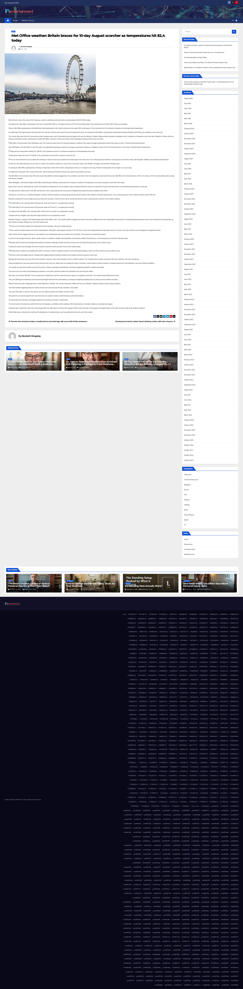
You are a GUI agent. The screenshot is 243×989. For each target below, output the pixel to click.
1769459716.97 (194, 749)
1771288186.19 (213, 775)
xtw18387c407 (234, 937)
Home (15, 20)
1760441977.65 (193, 623)
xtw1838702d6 (234, 806)
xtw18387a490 (234, 915)
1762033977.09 (194, 645)
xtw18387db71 (128, 959)
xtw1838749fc (224, 854)
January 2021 (188, 425)
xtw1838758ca (166, 867)
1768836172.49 (183, 740)
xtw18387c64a (156, 941)
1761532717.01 (234, 636)
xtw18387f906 (177, 980)
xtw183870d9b (196, 815)
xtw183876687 (156, 876)
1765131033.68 (183, 688)
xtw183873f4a (225, 845)
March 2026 (188, 123)
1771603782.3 (154, 784)
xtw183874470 (205, 849)
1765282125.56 (234, 688)
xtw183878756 (195, 897)
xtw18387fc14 (178, 985)
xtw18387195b (224, 819)
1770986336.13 (213, 771)
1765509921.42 (203, 692)
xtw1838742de (176, 849)
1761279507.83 (143, 636)
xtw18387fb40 (234, 980)
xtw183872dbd (224, 832)
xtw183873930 (224, 841)
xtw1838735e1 (146, 841)
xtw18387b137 (234, 924)
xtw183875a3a (186, 867)
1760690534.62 (172, 627)
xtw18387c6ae (166, 941)
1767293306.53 (184, 719)
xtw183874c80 (157, 858)
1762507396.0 (143, 653)
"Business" (188, 474)
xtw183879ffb (176, 915)
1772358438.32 (162, 797)
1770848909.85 (153, 771)
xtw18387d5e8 (127, 954)
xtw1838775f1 (146, 889)
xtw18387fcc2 (197, 985)
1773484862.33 (203, 802)
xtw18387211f (224, 823)
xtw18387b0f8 (224, 924)
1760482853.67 (203, 623)
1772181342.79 (194, 793)
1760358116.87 (152, 623)
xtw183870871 (234, 810)
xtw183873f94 (234, 845)
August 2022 (188, 329)
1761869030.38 (133, 645)
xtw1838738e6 (215, 841)
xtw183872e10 (234, 832)
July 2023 (187, 274)
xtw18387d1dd (128, 950)
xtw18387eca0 (139, 972)
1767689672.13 (213, 723)
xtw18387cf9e (196, 945)
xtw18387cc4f (138, 945)
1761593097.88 (143, 640)
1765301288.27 (132, 692)
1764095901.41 (131, 675)
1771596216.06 (144, 784)
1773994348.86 (134, 806)
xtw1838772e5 (186, 884)
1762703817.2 (214, 653)
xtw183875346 (205, 863)
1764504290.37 (174, 679)
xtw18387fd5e (206, 985)
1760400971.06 (172, 623)
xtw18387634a (215, 871)
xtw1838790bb (205, 906)
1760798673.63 (193, 627)
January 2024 (188, 244)
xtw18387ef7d (187, 972)
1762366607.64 (203, 649)
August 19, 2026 (74, 589)
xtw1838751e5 (166, 863)
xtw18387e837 (224, 963)
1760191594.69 (203, 618)
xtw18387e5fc (176, 963)
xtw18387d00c (224, 945)
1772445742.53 (203, 797)
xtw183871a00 (234, 819)
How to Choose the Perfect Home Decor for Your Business (204, 52)
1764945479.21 (224, 684)
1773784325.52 (224, 802)
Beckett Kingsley (26, 46)
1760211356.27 (213, 618)
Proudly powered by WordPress (13, 799)
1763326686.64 (213, 662)
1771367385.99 (143, 780)
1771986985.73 (213, 788)
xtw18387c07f (146, 937)
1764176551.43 (162, 675)
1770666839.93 (174, 767)
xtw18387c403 (224, 937)
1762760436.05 (234, 653)
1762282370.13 (172, 649)
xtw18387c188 (176, 937)
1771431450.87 (173, 780)
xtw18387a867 (205, 919)
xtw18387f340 (196, 976)
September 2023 (190, 264)
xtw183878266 (234, 893)
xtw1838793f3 (147, 911)
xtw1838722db (156, 828)
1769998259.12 (172, 758)
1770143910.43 (224, 758)
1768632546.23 (213, 736)
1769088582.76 (162, 745)
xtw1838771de (156, 884)
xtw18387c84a (195, 941)
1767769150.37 (131, 727)
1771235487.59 (193, 775)
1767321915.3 (194, 719)
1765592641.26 (234, 692)
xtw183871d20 (147, 823)
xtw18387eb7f (205, 967)
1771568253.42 (133, 784)
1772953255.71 (153, 802)
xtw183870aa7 (157, 815)
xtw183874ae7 (138, 858)
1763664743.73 (213, 666)
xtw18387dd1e (167, 959)
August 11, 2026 (190, 589)
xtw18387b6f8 (127, 932)
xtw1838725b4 (205, 828)
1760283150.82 (131, 623)
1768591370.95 (203, 736)
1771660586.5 (173, 784)
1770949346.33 (194, 771)
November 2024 (189, 204)
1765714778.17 (173, 697)
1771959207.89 (203, 788)
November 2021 (189, 375)
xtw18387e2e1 (147, 963)
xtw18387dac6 (215, 954)
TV (185, 525)
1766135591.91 (213, 701)
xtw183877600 (156, 889)
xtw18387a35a (205, 915)
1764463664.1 (164, 679)
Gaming (186, 500)
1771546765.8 (234, 780)
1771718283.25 (194, 784)
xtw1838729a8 (157, 832)
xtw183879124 (224, 906)
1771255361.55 (203, 775)
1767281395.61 (174, 719)
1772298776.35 (131, 797)
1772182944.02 (204, 793)
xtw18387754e (127, 889)
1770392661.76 (183, 762)
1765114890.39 (172, 688)
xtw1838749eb (215, 854)
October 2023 (188, 259)
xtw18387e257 (137, 963)
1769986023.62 (162, 758)
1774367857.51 (165, 806)
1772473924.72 (213, 797)
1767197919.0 (143, 719)
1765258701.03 (224, 688)
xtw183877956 (215, 889)
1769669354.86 (152, 754)
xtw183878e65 (138, 906)
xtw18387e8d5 (234, 963)
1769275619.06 (234, 745)
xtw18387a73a (195, 919)
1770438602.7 (204, 762)
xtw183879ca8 (157, 915)
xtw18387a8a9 (224, 919)
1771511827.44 (214, 780)
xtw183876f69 (206, 880)
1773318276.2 (183, 802)
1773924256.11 (234, 802)
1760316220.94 (142, 623)
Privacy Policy (28, 20)
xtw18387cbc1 (129, 945)
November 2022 (189, 314)
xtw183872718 (224, 828)
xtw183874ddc (196, 858)
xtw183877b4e (147, 893)
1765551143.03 (224, 692)
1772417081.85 (183, 797)
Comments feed (189, 549)
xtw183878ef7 (157, 906)
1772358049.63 (152, 797)
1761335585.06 (163, 636)
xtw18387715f (147, 884)
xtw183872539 (195, 828)
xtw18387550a (224, 863)
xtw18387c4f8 (127, 941)
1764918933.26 (213, 684)
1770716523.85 (194, 767)
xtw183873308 (185, 836)
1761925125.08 (153, 645)
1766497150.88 (224, 706)
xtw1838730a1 (146, 836)
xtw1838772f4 (195, 884)
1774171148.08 (155, 806)
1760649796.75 (162, 627)
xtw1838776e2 (166, 889)
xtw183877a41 (224, 889)
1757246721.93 (132, 614)
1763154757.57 (153, 662)
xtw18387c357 (205, 937)
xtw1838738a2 (205, 841)
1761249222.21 (133, 636)
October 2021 (188, 380)
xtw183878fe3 (185, 906)
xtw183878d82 (234, 902)
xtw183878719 (185, 897)
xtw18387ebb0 (215, 967)
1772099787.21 (154, 793)
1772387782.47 (172, 797)
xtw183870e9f (206, 815)
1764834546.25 (183, 684)
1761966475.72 (174, 645)
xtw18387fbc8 (168, 985)
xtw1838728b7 (234, 828)
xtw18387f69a (215, 976)
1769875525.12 (234, 754)
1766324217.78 (163, 706)
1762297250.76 (183, 649)
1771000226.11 (224, 771)
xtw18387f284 (140, 976)
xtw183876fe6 (234, 880)
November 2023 (189, 254)
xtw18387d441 (186, 950)
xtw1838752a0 (185, 863)
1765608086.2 (132, 697)
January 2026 (188, 133)
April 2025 (187, 179)
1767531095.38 (163, 723)
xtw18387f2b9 (149, 976)
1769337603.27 (142, 749)
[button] (233, 20)
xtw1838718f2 (215, 819)
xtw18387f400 (206, 976)
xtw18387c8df (205, 941)
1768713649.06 (131, 740)
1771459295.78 (183, 780)
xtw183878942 (147, 902)
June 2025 (187, 169)
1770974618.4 (204, 771)
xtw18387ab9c (157, 924)
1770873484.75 (163, 771)
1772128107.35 (174, 793)
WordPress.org (189, 554)
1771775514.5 (224, 784)
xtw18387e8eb (127, 967)
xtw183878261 (224, 893)
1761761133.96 (204, 640)
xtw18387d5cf (234, 950)
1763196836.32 (163, 662)
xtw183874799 (147, 854)
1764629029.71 (224, 679)
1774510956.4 (185, 806)
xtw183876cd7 (167, 880)
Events (186, 490)
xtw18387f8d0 (158, 980)
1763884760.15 (183, 671)
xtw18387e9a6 (147, 967)
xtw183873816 (176, 841)
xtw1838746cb (127, 854)
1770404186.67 (194, 762)
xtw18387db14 (224, 954)
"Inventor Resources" (191, 479)
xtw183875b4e (205, 867)
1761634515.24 (164, 640)
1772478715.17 (224, 797)
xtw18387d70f (146, 954)
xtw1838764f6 (147, 876)
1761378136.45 (183, 636)
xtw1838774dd (224, 884)
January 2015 (188, 460)
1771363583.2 (133, 780)
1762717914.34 (224, 653)
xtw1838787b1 (224, 897)
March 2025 (188, 184)
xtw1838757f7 (157, 867)
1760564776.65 (234, 623)
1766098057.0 (203, 701)
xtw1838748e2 (196, 854)
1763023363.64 (214, 658)
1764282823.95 (203, 675)
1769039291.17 (142, 745)
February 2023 (189, 299)
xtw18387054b (166, 810)
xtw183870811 (224, 810)
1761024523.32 (163, 631)
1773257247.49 (173, 802)
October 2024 (188, 209)
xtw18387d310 (157, 950)
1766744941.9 (204, 710)
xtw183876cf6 (177, 880)
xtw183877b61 (157, 893)
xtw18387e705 (185, 963)
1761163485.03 (214, 631)
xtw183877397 (205, 884)
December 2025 (189, 138)
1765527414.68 (213, 692)
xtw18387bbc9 (195, 932)
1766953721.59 (163, 714)
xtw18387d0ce (234, 945)
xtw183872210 (127, 828)
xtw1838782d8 (136, 897)
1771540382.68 (224, 780)
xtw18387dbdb (138, 959)
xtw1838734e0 (234, 836)
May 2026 (187, 113)
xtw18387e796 (205, 963)
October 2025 (188, 149)
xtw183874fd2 (224, 858)
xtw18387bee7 (234, 932)
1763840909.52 (163, 671)
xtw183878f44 (166, 906)
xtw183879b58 (138, 915)
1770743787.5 (214, 767)
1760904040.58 (234, 627)
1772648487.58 (132, 802)
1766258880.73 (143, 706)
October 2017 (188, 450)
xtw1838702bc (224, 806)
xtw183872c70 (215, 832)
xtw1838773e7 (215, 884)
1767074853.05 (213, 714)
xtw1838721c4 (234, 823)
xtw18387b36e (195, 928)
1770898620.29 (173, 771)
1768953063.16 (224, 740)
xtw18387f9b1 (187, 980)
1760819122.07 (203, 627)
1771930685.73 (183, 788)
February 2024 (189, 239)
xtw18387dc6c (157, 959)
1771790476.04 (234, 784)
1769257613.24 (224, 745)
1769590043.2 (132, 754)
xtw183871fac (196, 823)
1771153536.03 (172, 775)
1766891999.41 (143, 714)
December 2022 (189, 309)
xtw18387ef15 (178, 972)
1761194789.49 (224, 631)
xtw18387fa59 (206, 980)
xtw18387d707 (137, 954)
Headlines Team (146, 589)
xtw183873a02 (147, 845)
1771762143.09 (214, 784)
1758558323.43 (183, 614)
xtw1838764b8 (137, 876)
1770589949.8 (143, 767)
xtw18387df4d (225, 959)
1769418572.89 (173, 749)
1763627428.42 (203, 666)
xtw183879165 (234, 906)
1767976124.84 (193, 727)
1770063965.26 (193, 758)
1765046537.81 (152, 688)
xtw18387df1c (215, 959)
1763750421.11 (133, 671)
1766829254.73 (234, 710)
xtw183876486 (234, 871)
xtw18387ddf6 (196, 959)
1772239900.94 (214, 793)
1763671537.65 (224, 666)
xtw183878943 (156, 902)
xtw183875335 (195, 863)
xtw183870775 (205, 810)
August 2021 (188, 390)
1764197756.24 (172, 675)
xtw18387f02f (206, 972)
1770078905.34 (203, 758)
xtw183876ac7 (234, 876)
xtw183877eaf (176, 893)
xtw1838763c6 (224, 871)
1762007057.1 (184, 645)
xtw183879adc (224, 911)
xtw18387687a (195, 876)
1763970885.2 (204, 671)
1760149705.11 (193, 618)
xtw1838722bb (137, 828)
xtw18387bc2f (205, 932)
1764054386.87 (234, 671)
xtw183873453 (215, 836)
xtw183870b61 (177, 815)
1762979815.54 (204, 658)
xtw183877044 (127, 884)
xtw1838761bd (195, 871)
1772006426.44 (224, 788)
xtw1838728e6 (127, 832)
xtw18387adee (195, 924)
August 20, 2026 (15, 589)
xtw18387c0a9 (156, 937)
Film (185, 495)
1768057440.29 (224, 727)
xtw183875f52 (156, 871)
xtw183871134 (147, 819)
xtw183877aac (128, 893)
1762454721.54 (234, 649)
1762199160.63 (142, 649)
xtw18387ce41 (168, 945)
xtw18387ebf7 (224, 967)
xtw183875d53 (128, 871)
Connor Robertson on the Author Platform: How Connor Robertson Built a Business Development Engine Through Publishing (32, 364)
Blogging (187, 484)
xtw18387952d (157, 911)
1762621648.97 (183, 653)
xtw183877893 (205, 889)
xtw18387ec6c (129, 972)
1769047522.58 (152, 745)
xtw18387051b (156, 810)
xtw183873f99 (128, 849)
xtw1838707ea (215, 810)
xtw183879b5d (147, 915)
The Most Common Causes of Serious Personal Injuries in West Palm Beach (29, 584)
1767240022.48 (164, 719)
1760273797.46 (234, 618)
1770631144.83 (153, 767)
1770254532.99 (142, 762)
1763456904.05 (142, 666)
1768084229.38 (234, 727)
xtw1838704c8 (146, 810)
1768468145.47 (153, 736)
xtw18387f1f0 (225, 972)
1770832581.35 (142, 771)
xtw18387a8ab (234, 919)
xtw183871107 (137, 819)
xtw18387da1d (185, 954)
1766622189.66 (153, 710)
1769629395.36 (142, 754)
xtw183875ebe (137, 871)
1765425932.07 (173, 692)
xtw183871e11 (166, 823)
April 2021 (187, 410)
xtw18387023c (215, 806)
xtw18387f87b (149, 980)
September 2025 (190, 154)
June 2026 (187, 108)
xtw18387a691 (176, 919)
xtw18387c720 (176, 941)
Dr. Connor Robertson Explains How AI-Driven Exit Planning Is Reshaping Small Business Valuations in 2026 (91, 364)
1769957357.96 (152, 758)
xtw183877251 (166, 884)
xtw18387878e (205, 897)
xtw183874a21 (234, 854)
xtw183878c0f (215, 902)
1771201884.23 (183, 775)
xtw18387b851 (147, 932)
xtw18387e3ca (156, 963)
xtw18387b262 (156, 928)
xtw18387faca (215, 980)
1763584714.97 (193, 666)
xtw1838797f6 (176, 911)
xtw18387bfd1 (137, 937)
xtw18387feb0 (225, 985)
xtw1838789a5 (176, 902)
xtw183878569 (166, 897)
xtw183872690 (215, 828)
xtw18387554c (128, 867)
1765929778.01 (133, 701)
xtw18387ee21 (168, 972)
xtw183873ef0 (215, 845)
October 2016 (188, 455)
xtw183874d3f (176, 858)
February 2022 (189, 360)
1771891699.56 (172, 788)
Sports (186, 520)
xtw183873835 (185, 841)
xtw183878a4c (186, 902)
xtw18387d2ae (147, 950)
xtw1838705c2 (176, 810)
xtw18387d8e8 (156, 954)
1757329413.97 (153, 614)
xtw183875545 (234, 863)
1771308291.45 (224, 775)
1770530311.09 (234, 762)
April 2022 (187, 349)
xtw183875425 (215, 863)
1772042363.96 (133, 793)
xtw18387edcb (159, 972)
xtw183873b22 (167, 845)
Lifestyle (187, 505)
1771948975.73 (193, 788)
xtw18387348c (224, 836)
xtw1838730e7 (156, 836)
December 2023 (189, 249)
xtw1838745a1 (234, 849)
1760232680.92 (224, 618)
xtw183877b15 (138, 893)
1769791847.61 (203, 754)
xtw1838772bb (176, 884)
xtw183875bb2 (215, 867)
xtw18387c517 (137, 941)
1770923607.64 (183, 771)
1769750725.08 (193, 754)
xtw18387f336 (187, 976)
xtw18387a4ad (137, 919)
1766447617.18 (203, 706)
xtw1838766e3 (176, 876)
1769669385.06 (162, 754)
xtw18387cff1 (215, 945)
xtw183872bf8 (205, 832)
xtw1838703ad (137, 810)
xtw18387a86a (215, 919)
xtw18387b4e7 (215, 928)
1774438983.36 (175, 806)
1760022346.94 (142, 618)
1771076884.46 (132, 775)
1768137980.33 (143, 732)
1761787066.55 (214, 640)
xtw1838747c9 (157, 854)
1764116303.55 (142, 675)
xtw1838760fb (166, 871)
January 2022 (188, 365)
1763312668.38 (203, 662)
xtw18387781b (195, 889)
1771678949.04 (183, 784)
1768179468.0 (163, 732)
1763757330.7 (143, 671)
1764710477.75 (142, 684)
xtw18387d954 (166, 954)
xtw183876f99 (225, 880)
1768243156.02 (183, 732)
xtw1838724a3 (176, 828)
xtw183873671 (156, 841)
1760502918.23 (213, 623)
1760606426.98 (142, 627)
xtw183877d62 (167, 893)
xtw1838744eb (224, 849)
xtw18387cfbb (205, 945)
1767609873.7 (183, 723)
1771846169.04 (152, 788)
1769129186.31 (183, 745)
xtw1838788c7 (137, 902)
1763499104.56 (162, 666)
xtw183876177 (185, 871)
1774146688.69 (145, 806)
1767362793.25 (204, 719)
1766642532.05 (163, 710)
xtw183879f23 (167, 915)
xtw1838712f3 (186, 819)
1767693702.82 (224, 723)
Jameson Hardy (88, 589)
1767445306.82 (234, 719)
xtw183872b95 (195, 832)
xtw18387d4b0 (196, 950)
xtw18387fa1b (196, 980)
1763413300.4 (132, 666)
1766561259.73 (132, 710)
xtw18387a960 (127, 924)
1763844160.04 (173, 671)
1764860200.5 (193, 684)
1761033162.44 (174, 631)
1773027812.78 (163, 802)
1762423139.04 (224, 649)
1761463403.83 (213, 636)
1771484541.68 (204, 780)
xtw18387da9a (205, 954)
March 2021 (188, 415)
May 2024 (187, 229)
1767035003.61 (194, 714)
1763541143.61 (172, 666)
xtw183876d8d (187, 880)
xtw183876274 (205, 871)
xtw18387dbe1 (147, 959)
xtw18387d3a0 (167, 950)
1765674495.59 (153, 697)
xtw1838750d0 (146, 863)
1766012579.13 (163, 701)
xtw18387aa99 (147, 924)
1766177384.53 (224, 701)
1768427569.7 (143, 736)
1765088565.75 (162, 688)
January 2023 (188, 304)
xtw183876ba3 (148, 880)
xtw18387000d (205, 806)
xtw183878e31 (128, 906)
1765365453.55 (153, 692)
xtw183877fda (205, 893)
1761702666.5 (184, 640)
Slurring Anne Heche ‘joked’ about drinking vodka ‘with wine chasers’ (144, 321)
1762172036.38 (132, 649)
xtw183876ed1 (196, 880)
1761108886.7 (194, 631)
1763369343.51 (224, 662)
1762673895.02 (204, 653)
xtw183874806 (166, 854)
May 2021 (187, 405)
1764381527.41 (133, 679)
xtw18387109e (128, 819)
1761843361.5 (234, 640)
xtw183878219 (215, 893)
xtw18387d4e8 (206, 950)
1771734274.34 (204, 784)
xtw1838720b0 (215, 823)
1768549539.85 (183, 736)
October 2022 (188, 319)
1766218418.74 (133, 706)
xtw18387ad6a (186, 924)
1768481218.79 (163, 736)
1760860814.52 (213, 627)
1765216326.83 (213, 688)
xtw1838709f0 (138, 815)
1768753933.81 (152, 740)
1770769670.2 (224, 767)
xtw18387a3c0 (215, 915)
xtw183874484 (215, 849)
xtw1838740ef (156, 849)
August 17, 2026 (132, 589)
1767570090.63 (173, 723)
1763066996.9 (234, 658)
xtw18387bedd (224, 932)
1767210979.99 (153, 719)
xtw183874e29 (205, 858)
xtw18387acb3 (176, 924)
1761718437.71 (194, 640)
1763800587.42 (153, 671)
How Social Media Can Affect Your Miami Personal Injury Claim (206, 62)
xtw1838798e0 (186, 911)
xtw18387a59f (156, 919)
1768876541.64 (203, 740)
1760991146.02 (153, 631)
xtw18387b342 (185, 928)
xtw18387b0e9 (215, 924)
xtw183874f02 (215, 858)
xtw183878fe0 (176, 906)
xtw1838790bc (215, 906)
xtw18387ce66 (177, 945)
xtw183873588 (136, 841)
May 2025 (187, 174)
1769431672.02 (183, 749)
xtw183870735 (195, 810)
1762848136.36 (153, 658)
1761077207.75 (184, 631)
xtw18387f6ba (225, 976)
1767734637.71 (234, 723)
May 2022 (187, 344)
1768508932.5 (173, 736)
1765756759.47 (183, 697)
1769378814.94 (163, 749)
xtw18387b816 (137, 932)
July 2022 (187, 334)
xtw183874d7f (186, 858)
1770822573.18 (132, 771)
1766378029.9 (183, 706)
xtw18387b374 (205, 928)
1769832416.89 (224, 754)
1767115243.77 (224, 714)
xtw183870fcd (224, 815)
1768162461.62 (153, 732)
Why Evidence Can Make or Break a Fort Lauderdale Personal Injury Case (209, 67)
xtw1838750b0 (234, 858)
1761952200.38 (164, 645)
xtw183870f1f (215, 815)
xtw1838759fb (176, 867)
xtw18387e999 (137, 967)
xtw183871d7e (157, 823)
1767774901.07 (142, 727)
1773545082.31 (213, 802)
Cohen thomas (25, 367)
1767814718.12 (152, 727)
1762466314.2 (133, 653)
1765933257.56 (143, 701)
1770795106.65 (234, 767)
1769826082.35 (213, 754)
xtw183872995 (147, 832)
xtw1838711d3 (176, 819)
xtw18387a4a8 (127, 919)
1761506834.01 (224, 636)
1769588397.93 (234, 749)
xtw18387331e (195, 836)
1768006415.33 (203, 727)
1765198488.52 (203, 688)
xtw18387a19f (185, 915)
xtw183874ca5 (167, 858)
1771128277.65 (152, 775)
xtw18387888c (127, 902)
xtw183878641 (176, 897)
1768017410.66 (213, 727)
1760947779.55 (143, 631)
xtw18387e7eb (215, 963)
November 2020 (189, 435)
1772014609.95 (234, 788)
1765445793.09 (183, 692)
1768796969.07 (172, 740)
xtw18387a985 (137, 924)
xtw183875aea (195, 867)
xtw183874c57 (147, 858)
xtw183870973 (128, 815)
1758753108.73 (203, 614)
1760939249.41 (133, 631)
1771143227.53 (162, 775)
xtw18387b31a (176, 928)
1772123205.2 (164, 793)
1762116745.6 (224, 645)
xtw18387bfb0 (127, 937)
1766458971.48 (213, 706)
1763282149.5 (193, 662)
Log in (186, 539)
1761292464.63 (153, 636)
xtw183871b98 (128, 823)
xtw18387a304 (195, 915)
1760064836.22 (152, 618)
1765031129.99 (142, 688)
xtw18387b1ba (147, 928)
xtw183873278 (166, 836)
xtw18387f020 (197, 972)
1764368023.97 (234, 675)
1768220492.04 (173, 732)
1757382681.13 (163, 614)
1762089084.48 (214, 645)
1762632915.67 (194, 653)
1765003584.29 (132, 688)
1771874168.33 (162, 788)
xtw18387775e (185, 889)
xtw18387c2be (195, 937)
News (13, 31)
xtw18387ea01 (186, 967)
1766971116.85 (173, 714)
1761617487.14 (153, 640)
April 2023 (187, 289)
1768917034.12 (213, 740)
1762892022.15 (173, 658)
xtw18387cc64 (148, 945)
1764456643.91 (154, 679)
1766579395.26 (142, 710)
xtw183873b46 (176, 845)
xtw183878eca (147, 906)
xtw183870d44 (187, 815)
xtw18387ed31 (149, 972)
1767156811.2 (134, 719)
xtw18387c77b (186, 941)
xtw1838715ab (205, 819)
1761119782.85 (204, 631)
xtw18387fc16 (187, 985)
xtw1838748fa (205, 854)
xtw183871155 (157, 819)
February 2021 (189, 420)
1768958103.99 (234, 740)
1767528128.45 (153, 723)
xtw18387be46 (215, 932)
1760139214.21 (183, 618)
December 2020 (189, 430)
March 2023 (188, 294)
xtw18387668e (166, 876)
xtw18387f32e (177, 976)
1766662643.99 (173, 710)
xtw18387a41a (224, 915)
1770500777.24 (224, 762)
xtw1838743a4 (185, 849)
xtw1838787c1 (234, 897)
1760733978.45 (183, 627)
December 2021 (189, 370)
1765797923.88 (204, 697)
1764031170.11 (224, 671)
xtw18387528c (176, 863)
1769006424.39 (132, 745)
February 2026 (189, 128)
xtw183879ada (215, 911)
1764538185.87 (184, 679)
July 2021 (187, 395)
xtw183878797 (215, 897)
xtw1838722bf (147, 828)
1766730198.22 (194, 710)
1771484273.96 (194, 780)
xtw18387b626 (234, 928)
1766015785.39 (173, 701)
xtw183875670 (137, 867)
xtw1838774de (234, 884)
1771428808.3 (163, 780)
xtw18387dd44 (177, 959)
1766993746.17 (183, 714)
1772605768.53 (234, 797)
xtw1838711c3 (166, 819)
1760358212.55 (162, 623)
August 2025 (188, 159)
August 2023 (188, 269)
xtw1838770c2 (137, 884)
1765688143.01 (163, 697)
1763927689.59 (194, 671)
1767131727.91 (234, 714)
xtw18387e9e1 (176, 967)
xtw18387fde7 (216, 985)
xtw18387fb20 (225, 980)
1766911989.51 (153, 714)
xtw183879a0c (205, 911)
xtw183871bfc (137, 823)
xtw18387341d (205, 836)
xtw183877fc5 (195, 893)
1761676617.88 (174, 640)
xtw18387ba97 (176, 932)
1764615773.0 (214, 679)
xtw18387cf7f (187, 945)
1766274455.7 (153, 706)
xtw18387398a (234, 841)
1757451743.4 (173, 614)
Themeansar (37, 799)
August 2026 (188, 98)
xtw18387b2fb (166, 928)
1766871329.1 (133, 714)
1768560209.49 (193, 736)
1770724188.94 (204, 767)
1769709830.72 (173, 754)
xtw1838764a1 (127, 876)
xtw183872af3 (176, 832)
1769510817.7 (214, 749)
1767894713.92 (162, 727)
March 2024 (188, 234)
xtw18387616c (176, 871)
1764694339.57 (132, 684)
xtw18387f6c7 (234, 976)
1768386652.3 (234, 732)
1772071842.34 (144, 793)
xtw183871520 (195, 819)
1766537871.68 (234, 706)
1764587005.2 (204, 679)
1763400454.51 (234, 662)
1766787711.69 (213, 710)
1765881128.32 (234, 697)
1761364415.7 (173, 636)
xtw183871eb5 (186, 823)
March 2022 (188, 355)
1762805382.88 (142, 658)
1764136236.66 (152, 675)
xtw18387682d (186, 876)
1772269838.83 (234, 793)
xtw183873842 (195, 841)
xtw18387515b (156, 863)
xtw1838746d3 (137, 854)
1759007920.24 (234, 614)
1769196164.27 (203, 745)
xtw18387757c (137, 889)
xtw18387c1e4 (185, 937)
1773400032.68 (193, 802)
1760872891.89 (224, 627)
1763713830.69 (234, 666)
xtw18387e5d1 (166, 963)
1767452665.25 (132, 723)
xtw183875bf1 (224, 867)
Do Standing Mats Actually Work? (195, 57)
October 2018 (188, 445)
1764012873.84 (214, 671)
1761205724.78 (234, 631)
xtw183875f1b (147, 871)
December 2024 (189, 199)
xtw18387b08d (205, 924)
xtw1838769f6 (224, 876)
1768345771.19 (224, 732)
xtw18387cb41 (215, 941)
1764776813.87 (163, 684)
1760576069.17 (131, 627)
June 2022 (187, 339)
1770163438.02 (234, 758)
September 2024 (190, 214)
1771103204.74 (142, 775)
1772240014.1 (224, 793)
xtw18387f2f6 (168, 976)
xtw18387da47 (195, 954)
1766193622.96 (234, 701)
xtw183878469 (156, 897)
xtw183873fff (137, 849)
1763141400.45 (142, 662)
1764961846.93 (234, 684)
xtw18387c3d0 (215, 937)
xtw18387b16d (137, 928)
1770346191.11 (173, 762)
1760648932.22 (152, 627)
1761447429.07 (203, 636)
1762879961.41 (163, 658)
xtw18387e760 (195, 963)
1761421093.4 (193, 636)
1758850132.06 (213, 614)
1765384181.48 (163, 692)
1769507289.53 (204, 749)
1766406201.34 (193, 706)
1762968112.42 (194, 658)
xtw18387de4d (206, 959)
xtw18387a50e (147, 919)
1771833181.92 (142, 788)
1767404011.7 (224, 719)
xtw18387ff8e (234, 985)
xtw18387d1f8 (137, 950)
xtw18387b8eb (156, 932)
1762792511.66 (132, 658)
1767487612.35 (142, 723)
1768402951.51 (133, 736)
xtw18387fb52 (159, 985)
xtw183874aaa (128, 858)
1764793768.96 (173, 684)
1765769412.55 (194, 697)
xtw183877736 (176, 889)
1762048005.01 (204, 645)
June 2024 (187, 224)
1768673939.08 (234, 736)
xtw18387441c (195, 849)
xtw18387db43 (234, 954)
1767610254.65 (193, 723)
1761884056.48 (143, 645)
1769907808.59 (131, 758)
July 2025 (187, 164)
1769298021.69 (132, 749)
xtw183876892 (205, 876)
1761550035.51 (133, 640)
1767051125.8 (204, 714)
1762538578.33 (153, 653)
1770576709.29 (133, 767)
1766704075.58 (183, 710)
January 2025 (188, 194)
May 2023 (187, 284)
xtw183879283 (128, 911)
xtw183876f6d (215, 880)
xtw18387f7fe (139, 980)
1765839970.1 (214, 697)
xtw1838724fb (185, 828)
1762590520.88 (173, 653)
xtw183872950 (137, 832)
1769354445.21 (153, 749)
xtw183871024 (234, 815)
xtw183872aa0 (166, 832)
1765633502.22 (142, 697)
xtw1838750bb (136, 863)
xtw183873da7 (206, 845)
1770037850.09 (183, 758)
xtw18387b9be (166, 932)
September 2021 (190, 385)
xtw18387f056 (216, 972)
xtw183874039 (147, 849)
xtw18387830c (146, 897)
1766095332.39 (194, 701)
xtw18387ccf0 (158, 945)
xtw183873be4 (196, 845)
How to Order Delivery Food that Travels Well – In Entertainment (206, 82)
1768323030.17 (214, 732)
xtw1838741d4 (166, 849)
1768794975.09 (162, 740)
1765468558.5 (193, 692)
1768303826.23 (204, 732)
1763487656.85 (152, 666)
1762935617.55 (183, 658)
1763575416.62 (183, 666)
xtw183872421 (166, 828)
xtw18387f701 (130, 980)
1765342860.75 (142, 692)
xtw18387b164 (127, 928)
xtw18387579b (147, 867)
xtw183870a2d (147, 815)
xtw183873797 (166, 841)
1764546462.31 (194, 679)
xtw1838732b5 (176, 836)
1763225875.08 (173, 662)
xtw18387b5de (224, 928)
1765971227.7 (153, 701)
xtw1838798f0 (195, 911)
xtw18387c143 (166, 937)
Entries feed (188, 544)
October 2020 (188, 440)
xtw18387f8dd (168, 980)
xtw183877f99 (186, 893)
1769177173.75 (193, 745)
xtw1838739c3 (128, 845)
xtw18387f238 (234, 972)
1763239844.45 (183, 662)
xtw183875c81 (234, 867)
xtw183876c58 (157, 880)
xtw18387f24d (130, 976)
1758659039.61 (193, 614)
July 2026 (187, 103)
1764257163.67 (193, 675)
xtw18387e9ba (157, 967)
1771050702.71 (234, 771)
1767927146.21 (172, 727)
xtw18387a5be (166, 919)
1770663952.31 (163, 767)
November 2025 (189, 143)
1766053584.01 (183, 701)
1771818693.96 (131, 788)
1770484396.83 (213, 762)
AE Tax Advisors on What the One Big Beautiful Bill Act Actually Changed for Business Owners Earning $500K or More (147, 364)
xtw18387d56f (225, 950)
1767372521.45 (214, 719)
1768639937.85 (224, 736)
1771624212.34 (163, 784)
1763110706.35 (132, 662)
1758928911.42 (224, 614)
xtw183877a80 (234, 889)
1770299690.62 (153, 762)
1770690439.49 (184, 767)
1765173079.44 (193, 688)
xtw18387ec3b (234, 967)
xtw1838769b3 (215, 876)
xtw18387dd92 (187, 959)
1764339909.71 (224, 675)
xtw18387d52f (215, 950)
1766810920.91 (224, 710)
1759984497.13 (132, 618)
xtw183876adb (128, 880)
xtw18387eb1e (196, 967)
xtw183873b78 (186, 845)
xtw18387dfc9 (234, 959)
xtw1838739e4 (138, 845)
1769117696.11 (173, 745)
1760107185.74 (173, 618)
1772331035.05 (142, 797)
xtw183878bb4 (195, 902)
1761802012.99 (224, 640)
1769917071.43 (142, 758)
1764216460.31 (183, 675)
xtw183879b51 (128, 915)
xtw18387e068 (127, 963)
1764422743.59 (144, 679)
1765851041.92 (224, 697)
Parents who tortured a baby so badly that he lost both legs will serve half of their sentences (48, 321)
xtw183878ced (224, 902)
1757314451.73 (142, 614)
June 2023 (187, 279)
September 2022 (190, 324)
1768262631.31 (194, 732)
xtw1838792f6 (137, 911)
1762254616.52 (162, 649)
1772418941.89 (193, 797)
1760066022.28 (162, 618)
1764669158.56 (234, 679)
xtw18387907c (195, 906)
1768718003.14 (142, 740)
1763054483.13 (224, 658)
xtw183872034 (205, 823)
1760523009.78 (224, 623)
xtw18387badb (186, 932)
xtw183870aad (167, 815)
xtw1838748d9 (186, 854)
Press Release (189, 515)
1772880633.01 (142, 802)
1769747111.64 (183, 754)
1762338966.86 (193, 649)
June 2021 (187, 400)
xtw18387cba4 (234, 941)
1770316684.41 (163, 762)
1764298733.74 (213, 675)
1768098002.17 (133, 732)
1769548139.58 (224, 749)
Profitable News (30, 589)
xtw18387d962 (176, 954)
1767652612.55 (203, 723)
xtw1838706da (185, 810)
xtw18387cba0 (224, 941)
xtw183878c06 (205, 902)
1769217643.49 (213, 745)
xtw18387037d (127, 810)
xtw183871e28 (176, 823)
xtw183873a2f (157, 845)
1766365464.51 (173, 706)
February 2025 (189, 189)
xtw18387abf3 (166, 924)
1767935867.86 (183, 727)
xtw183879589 (166, 911)
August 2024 (188, 219)
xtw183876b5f (138, 880)
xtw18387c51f (147, 941)
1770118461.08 (213, 758)
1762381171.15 (213, 649)
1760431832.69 (183, 623)
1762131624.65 (234, 645)
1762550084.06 (163, 653)
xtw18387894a (166, 902)
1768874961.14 (193, 740)
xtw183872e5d (136, 836)
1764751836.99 (153, 684)
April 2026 (187, 118)
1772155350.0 (184, 793)
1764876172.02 (203, 684)
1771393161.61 (153, 780)
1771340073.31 (234, 775)
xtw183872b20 (186, 832)
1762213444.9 (152, 649)
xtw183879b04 (234, 911)
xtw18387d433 (176, 950)
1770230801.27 (132, 762)
